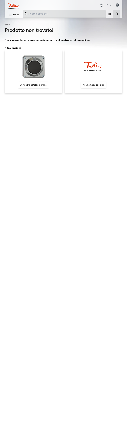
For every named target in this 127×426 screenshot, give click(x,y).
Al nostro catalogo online (33, 85)
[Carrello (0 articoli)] (116, 13)
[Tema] (101, 5)
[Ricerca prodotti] (25, 13)
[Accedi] (117, 5)
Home (7, 25)
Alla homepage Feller (93, 85)
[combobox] (66, 14)
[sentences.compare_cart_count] (109, 14)
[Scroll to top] (118, 417)
